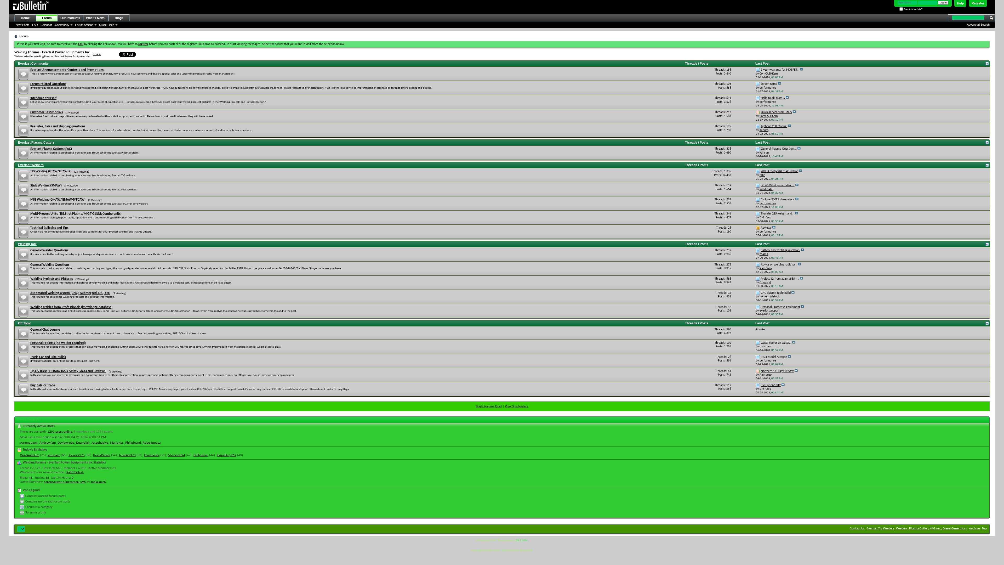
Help (960, 3)
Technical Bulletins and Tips (49, 228)
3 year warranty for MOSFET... (780, 69)
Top (984, 528)
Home (25, 18)
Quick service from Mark (776, 112)
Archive (974, 528)
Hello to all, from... (773, 98)
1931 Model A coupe (774, 357)
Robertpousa (152, 442)
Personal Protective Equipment (780, 307)
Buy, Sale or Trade (42, 385)
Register (978, 3)
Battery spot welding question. (780, 250)
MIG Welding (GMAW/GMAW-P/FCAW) (57, 199)
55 (47, 477)
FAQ (35, 24)
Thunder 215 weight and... (777, 213)
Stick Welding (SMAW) (46, 185)
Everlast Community (33, 63)
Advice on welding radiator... (779, 264)
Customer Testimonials (46, 112)
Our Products (70, 18)
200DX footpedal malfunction (779, 171)
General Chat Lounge (45, 329)
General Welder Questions (49, 250)
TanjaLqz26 (98, 482)
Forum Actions (84, 24)
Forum (47, 18)
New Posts (23, 24)
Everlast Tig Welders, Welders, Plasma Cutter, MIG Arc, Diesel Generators (917, 528)
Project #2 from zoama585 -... (780, 278)
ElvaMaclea (151, 455)
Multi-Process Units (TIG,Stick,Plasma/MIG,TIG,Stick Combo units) (76, 214)
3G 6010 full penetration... (778, 185)
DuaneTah (83, 442)
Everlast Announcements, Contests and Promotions (67, 70)
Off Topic (24, 323)
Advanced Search (978, 24)
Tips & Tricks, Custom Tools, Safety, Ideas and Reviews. (68, 371)
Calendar (46, 24)
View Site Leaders (516, 406)
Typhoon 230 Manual (774, 126)
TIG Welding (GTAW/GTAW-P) (50, 171)
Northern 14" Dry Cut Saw (777, 371)
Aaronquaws (29, 442)
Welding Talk (27, 244)
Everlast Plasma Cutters (36, 142)
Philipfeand (133, 442)
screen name (769, 84)
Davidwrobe (66, 442)
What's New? (95, 18)
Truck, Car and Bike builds (48, 357)
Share (97, 54)
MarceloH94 (176, 455)
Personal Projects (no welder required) (58, 343)
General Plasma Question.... (779, 148)
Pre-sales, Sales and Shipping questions (57, 126)
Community (62, 24)
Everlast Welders (31, 165)
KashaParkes (101, 455)
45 (30, 477)
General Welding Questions (49, 265)
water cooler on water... (776, 342)
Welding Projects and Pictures (51, 279)
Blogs (119, 18)
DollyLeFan (200, 455)
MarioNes (116, 442)
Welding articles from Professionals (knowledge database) (71, 307)
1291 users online (59, 431)
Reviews (766, 227)
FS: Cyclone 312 (771, 385)
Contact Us (857, 528)
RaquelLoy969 (226, 455)
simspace (54, 455)
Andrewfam (47, 442)
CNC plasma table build (776, 293)
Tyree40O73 (127, 455)
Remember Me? (913, 9)
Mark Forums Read (489, 406)
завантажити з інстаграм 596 (65, 482)
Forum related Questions (48, 84)
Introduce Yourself (43, 98)
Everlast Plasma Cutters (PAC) (51, 149)
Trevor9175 (77, 455)
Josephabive (100, 442)
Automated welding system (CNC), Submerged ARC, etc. (70, 293)
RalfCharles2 (75, 472)
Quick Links (106, 24)
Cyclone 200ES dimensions (778, 199)
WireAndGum (29, 455)
